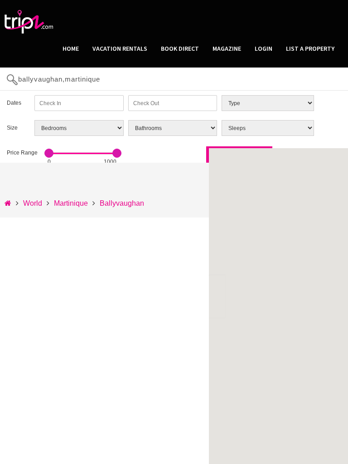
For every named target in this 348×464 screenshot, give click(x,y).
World (32, 203)
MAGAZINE (227, 48)
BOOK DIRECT (180, 48)
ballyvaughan (122, 203)
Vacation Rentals (119, 48)
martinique (71, 203)
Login (263, 48)
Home (71, 48)
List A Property (310, 48)
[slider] (48, 153)
